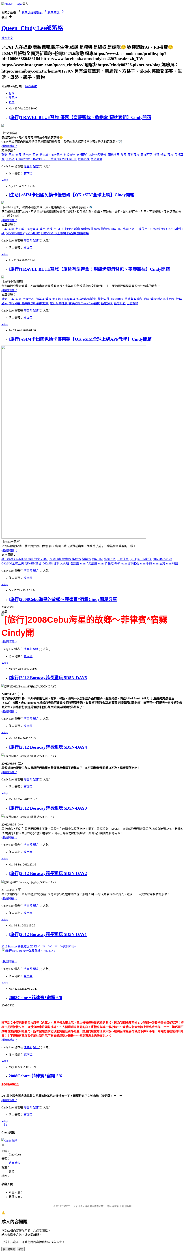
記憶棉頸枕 (23, 159)
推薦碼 (95, 228)
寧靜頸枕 (29, 298)
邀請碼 (105, 228)
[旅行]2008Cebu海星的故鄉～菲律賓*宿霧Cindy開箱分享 (63, 599)
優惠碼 (10, 159)
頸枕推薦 (114, 154)
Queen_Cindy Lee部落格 (32, 28)
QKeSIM (116, 228)
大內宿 (65, 563)
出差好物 (132, 303)
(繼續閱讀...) (9, 146)
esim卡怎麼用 (89, 563)
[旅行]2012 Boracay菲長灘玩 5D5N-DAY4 (48, 747)
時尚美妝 (31, 86)
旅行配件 (82, 154)
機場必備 (84, 159)
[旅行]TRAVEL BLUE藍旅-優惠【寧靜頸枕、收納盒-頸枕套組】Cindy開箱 (80, 117)
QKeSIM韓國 (14, 233)
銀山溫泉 (34, 559)
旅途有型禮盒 (98, 154)
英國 (124, 154)
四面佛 (72, 233)
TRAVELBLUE (67, 159)
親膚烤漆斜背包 (86, 298)
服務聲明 (127, 1206)
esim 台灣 (159, 563)
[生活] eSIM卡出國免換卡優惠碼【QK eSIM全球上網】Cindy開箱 (71, 194)
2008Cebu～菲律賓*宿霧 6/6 (35, 997)
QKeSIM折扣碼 (162, 559)
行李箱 (27, 154)
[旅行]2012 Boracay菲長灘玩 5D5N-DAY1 (48, 934)
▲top (4, 179)
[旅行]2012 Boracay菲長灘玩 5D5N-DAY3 (48, 808)
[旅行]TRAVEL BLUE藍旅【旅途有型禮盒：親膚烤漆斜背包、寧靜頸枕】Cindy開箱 (89, 269)
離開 (20, 1249)
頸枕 (170, 154)
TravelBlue (117, 298)
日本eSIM (47, 233)
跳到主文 (7, 38)
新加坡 (44, 154)
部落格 (13, 97)
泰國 (19, 154)
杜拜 (156, 154)
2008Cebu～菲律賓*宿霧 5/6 (35, 1076)
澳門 (43, 228)
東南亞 (28, 173)
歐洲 (4, 154)
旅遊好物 (70, 154)
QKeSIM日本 (31, 233)
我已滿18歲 (9, 1249)
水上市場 (60, 233)
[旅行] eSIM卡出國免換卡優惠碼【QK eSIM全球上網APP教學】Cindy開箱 (80, 339)
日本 (11, 154)
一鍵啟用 (142, 228)
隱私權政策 (113, 1206)
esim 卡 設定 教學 (109, 563)
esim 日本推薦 (130, 563)
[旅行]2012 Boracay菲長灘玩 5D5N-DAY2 (48, 873)
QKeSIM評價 (157, 228)
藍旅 (36, 154)
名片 (11, 102)
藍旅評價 (96, 159)
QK (132, 559)
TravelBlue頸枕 (90, 303)
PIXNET (65, 1206)
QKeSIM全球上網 (12, 563)
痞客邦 (28, 166)
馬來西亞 (147, 154)
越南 (163, 154)
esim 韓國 (172, 563)
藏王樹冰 (7, 559)
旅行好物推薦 (59, 303)
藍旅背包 (120, 303)
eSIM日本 (55, 559)
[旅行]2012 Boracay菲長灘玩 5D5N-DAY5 (48, 677)
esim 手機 (146, 563)
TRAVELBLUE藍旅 (44, 159)
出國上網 (129, 228)
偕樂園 (75, 563)
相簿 (11, 93)
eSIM (57, 228)
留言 (36, 166)
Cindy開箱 (56, 154)
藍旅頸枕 (134, 154)
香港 (50, 228)
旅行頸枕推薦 (40, 303)
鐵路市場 (83, 233)
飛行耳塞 (14, 303)
